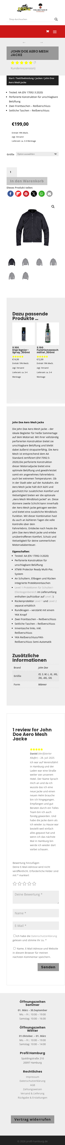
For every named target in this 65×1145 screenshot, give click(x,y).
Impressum (32, 1076)
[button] (10, 194)
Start (11, 78)
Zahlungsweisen (32, 1089)
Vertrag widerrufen (32, 1119)
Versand (20, 136)
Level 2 (49, 596)
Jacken (39, 78)
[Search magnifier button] (56, 19)
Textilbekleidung (25, 78)
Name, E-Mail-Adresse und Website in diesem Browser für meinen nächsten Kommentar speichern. (35, 953)
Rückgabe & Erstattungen (32, 1097)
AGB (32, 1085)
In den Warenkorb (27, 181)
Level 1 (39, 601)
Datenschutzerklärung (44, 936)
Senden (48, 967)
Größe (10, 154)
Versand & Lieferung (32, 1093)
